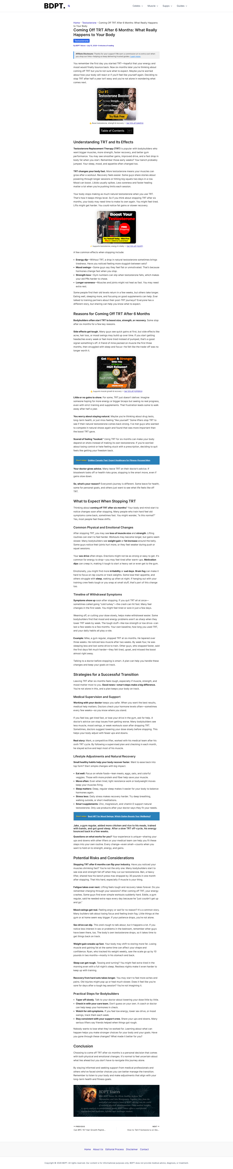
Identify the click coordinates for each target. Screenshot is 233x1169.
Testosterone (89, 22)
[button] (69, 6)
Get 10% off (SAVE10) (134, 123)
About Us (98, 1149)
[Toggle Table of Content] (128, 131)
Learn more (135, 56)
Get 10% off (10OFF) (135, 246)
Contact (144, 1149)
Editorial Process (114, 1149)
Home (76, 22)
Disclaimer (132, 1149)
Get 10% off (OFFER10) (133, 391)
